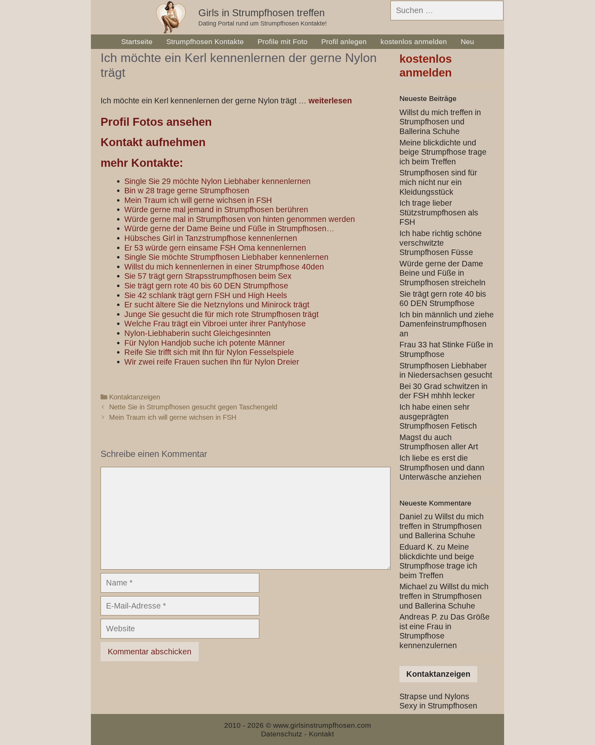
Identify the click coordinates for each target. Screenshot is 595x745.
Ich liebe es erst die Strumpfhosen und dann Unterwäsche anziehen (441, 467)
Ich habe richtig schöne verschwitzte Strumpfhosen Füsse (440, 243)
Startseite (137, 41)
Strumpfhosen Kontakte (205, 41)
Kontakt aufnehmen (153, 142)
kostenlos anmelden (413, 41)
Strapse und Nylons (434, 696)
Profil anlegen (344, 41)
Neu (467, 41)
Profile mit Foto (282, 41)
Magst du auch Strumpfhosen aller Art (438, 442)
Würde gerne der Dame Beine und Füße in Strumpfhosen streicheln (442, 273)
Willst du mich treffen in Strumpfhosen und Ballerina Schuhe (440, 122)
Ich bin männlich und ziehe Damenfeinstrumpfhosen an (446, 324)
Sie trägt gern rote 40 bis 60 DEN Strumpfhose (442, 298)
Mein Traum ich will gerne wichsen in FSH (172, 417)
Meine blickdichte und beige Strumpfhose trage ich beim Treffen (443, 152)
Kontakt (321, 734)
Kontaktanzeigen (134, 397)
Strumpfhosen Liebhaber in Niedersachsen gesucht (445, 370)
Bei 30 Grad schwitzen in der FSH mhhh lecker (443, 391)
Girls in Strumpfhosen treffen (261, 12)
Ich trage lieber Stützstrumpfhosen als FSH (438, 212)
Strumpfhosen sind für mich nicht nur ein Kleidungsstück (438, 182)
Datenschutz (281, 734)
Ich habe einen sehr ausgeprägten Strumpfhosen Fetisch (438, 416)
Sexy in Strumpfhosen (438, 705)
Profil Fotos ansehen (156, 121)
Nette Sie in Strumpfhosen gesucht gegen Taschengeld (193, 407)
